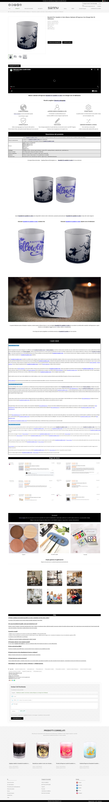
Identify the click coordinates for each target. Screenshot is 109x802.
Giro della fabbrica (10, 784)
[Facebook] (12, 5)
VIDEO (72, 8)
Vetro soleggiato (74, 388)
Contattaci (99, 6)
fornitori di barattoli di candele (85, 669)
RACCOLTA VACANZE (29, 8)
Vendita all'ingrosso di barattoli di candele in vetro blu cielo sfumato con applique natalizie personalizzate (90, 763)
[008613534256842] (14, 680)
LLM (96, 801)
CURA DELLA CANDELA (46, 791)
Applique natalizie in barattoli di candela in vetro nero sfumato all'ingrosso (19, 763)
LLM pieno (100, 801)
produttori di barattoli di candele (14, 671)
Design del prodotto (10, 788)
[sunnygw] (12, 680)
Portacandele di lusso (37, 671)
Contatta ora (67, 42)
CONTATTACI (9, 795)
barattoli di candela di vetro (20, 669)
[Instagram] (20, 5)
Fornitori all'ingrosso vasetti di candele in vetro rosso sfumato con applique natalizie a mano (66, 763)
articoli (13, 418)
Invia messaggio (17, 718)
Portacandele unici (39, 669)
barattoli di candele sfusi (27, 671)
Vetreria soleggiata (93, 362)
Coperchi (43, 786)
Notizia (65, 8)
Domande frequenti (82, 8)
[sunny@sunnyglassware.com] (11, 680)
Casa (9, 8)
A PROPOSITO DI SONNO (96, 8)
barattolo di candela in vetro (58, 353)
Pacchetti (43, 788)
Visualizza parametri (54, 42)
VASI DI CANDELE (45, 782)
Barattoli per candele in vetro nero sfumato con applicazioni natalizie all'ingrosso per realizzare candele (43, 763)
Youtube (77, 783)
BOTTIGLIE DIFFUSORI (46, 784)
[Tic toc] (18, 5)
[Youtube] (9, 5)
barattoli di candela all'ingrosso (72, 669)
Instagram (77, 793)
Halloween (28, 11)
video (8, 797)
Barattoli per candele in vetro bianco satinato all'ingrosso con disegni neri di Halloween (32, 692)
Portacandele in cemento (60, 669)
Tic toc (77, 791)
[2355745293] (9, 680)
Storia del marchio (10, 782)
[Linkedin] (15, 5)
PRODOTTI (17, 8)
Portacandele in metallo (49, 669)
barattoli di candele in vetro (30, 221)
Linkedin (77, 788)
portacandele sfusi (30, 669)
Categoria (14, 11)
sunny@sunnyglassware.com (89, 6)
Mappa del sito (91, 801)
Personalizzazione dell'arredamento (13, 786)
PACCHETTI (40, 8)
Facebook (77, 785)
